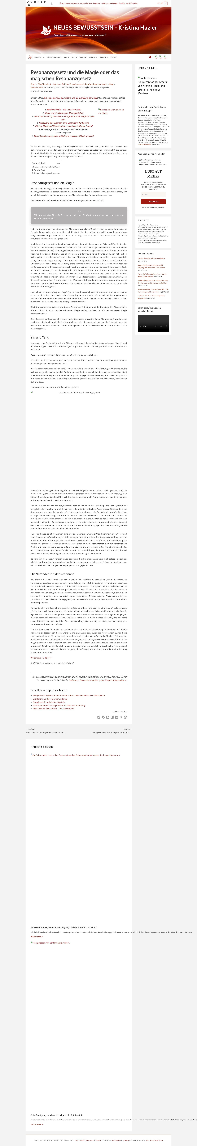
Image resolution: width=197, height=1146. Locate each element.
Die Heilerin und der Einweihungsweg (50, 699)
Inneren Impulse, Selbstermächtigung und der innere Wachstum (63, 927)
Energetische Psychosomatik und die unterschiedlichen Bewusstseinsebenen (69, 695)
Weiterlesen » (37, 936)
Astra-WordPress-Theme (154, 1140)
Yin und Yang (39, 170)
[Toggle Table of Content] (57, 163)
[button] (43, 57)
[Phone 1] (28, 2)
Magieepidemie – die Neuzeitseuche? (64, 110)
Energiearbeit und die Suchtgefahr (49, 702)
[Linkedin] (112, 717)
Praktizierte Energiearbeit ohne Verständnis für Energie (64, 123)
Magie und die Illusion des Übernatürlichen (64, 113)
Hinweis (98, 1140)
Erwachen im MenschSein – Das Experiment (53, 708)
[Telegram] (45, 2)
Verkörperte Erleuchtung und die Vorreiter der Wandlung (59, 705)
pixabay (126, 1140)
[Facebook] (35, 2)
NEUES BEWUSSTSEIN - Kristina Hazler (105, 27)
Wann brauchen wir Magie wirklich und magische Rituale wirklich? (64, 136)
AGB (76, 1140)
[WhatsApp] (125, 717)
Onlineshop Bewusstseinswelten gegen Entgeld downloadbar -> (98, 680)
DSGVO (82, 1140)
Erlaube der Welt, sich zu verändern (151, 259)
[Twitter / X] (121, 717)
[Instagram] (41, 2)
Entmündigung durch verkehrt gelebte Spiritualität (57, 1115)
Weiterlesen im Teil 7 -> (41, 658)
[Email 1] (31, 2)
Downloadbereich (144, 144)
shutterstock (116, 1140)
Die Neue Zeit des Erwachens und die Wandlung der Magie (71, 98)
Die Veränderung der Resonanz (47, 173)
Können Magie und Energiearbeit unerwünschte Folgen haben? (64, 126)
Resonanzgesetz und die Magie (46, 167)
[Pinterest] (107, 717)
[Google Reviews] (29, 5)
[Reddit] (116, 717)
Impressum (90, 1140)
